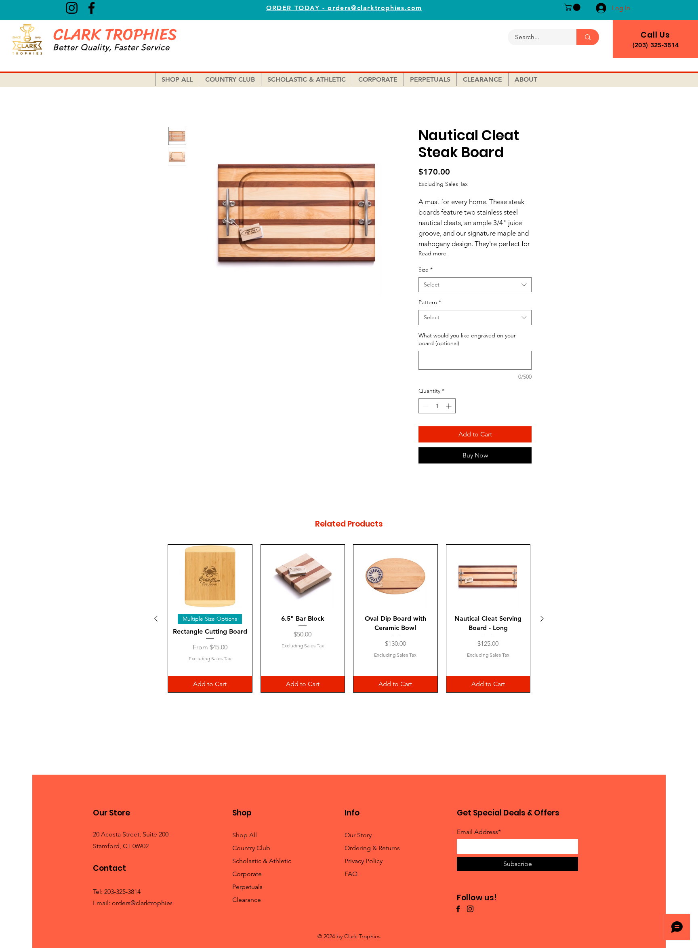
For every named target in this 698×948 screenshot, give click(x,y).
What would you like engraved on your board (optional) (467, 339)
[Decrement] (425, 406)
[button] (573, 7)
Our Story (358, 835)
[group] (349, 618)
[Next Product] (542, 619)
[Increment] (449, 406)
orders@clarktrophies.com (149, 903)
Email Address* (479, 832)
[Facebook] (91, 8)
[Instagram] (72, 8)
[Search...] (587, 37)
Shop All (244, 835)
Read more (432, 253)
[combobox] (475, 285)
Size (425, 269)
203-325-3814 (122, 891)
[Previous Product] (156, 619)
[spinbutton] (437, 406)
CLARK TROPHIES (115, 34)
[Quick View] (210, 576)
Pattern (429, 302)
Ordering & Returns (372, 848)
